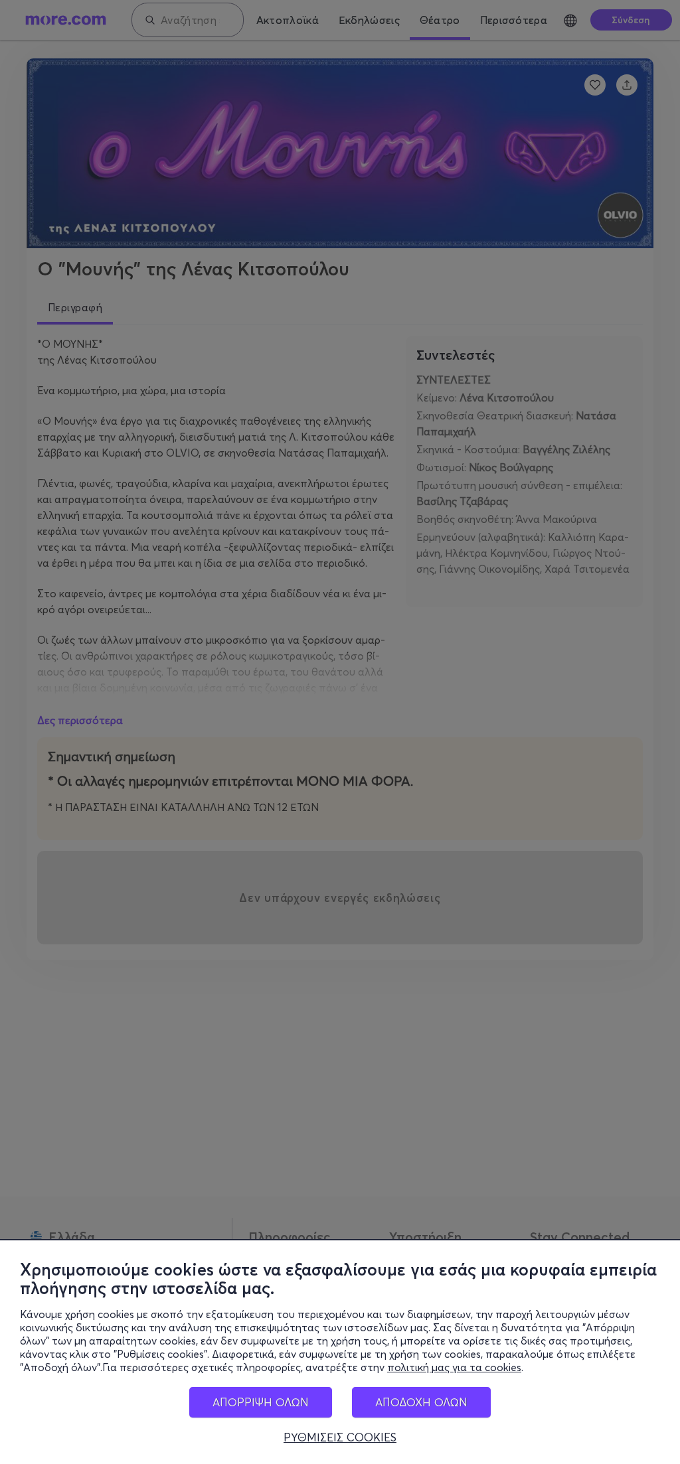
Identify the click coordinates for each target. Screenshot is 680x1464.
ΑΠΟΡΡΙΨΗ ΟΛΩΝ (260, 1402)
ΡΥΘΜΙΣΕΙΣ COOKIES (340, 1437)
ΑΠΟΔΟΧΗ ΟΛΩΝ (421, 1402)
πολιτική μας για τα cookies (454, 1367)
